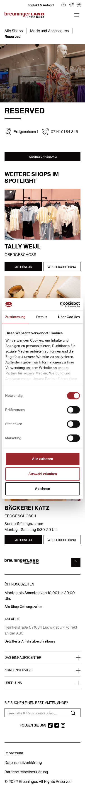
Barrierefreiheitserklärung (26, 772)
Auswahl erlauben (42, 474)
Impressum (14, 753)
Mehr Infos (23, 266)
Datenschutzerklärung (23, 762)
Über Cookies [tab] (69, 317)
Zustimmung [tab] (15, 317)
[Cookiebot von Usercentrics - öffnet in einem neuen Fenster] (60, 304)
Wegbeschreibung (43, 156)
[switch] (73, 409)
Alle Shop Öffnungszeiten (23, 607)
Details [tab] (41, 317)
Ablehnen (42, 489)
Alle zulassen (42, 459)
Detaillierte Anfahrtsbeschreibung (30, 641)
